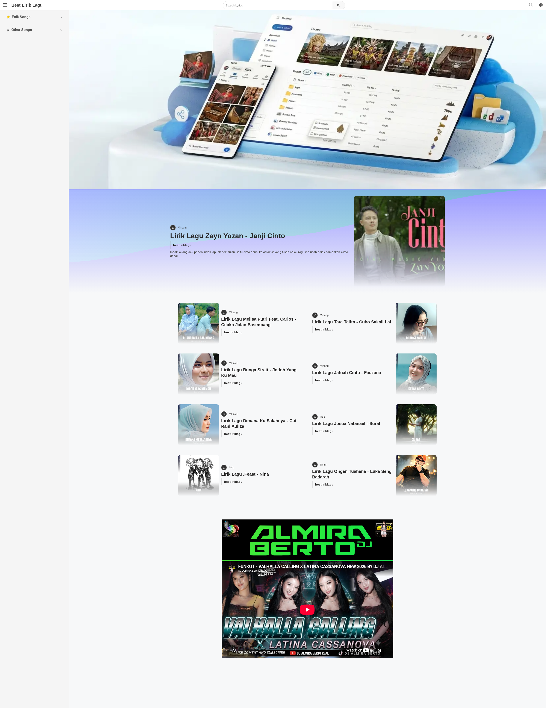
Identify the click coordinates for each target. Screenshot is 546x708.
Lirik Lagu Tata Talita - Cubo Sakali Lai (351, 322)
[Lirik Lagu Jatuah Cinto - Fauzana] (416, 373)
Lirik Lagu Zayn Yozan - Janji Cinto (227, 236)
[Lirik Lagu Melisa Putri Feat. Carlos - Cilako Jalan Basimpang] (198, 323)
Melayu (233, 363)
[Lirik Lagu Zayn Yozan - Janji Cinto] (399, 241)
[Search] (338, 5)
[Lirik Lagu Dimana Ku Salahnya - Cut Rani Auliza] (198, 424)
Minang (182, 227)
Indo (322, 416)
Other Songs (21, 30)
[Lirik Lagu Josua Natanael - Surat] (416, 424)
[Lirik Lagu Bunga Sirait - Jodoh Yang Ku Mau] (198, 373)
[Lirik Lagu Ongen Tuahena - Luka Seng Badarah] (416, 475)
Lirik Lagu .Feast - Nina (245, 474)
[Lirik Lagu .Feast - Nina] (198, 475)
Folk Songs (21, 17)
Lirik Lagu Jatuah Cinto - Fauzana (346, 372)
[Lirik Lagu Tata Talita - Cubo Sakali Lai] (416, 323)
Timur (323, 464)
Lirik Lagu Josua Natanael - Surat (346, 423)
